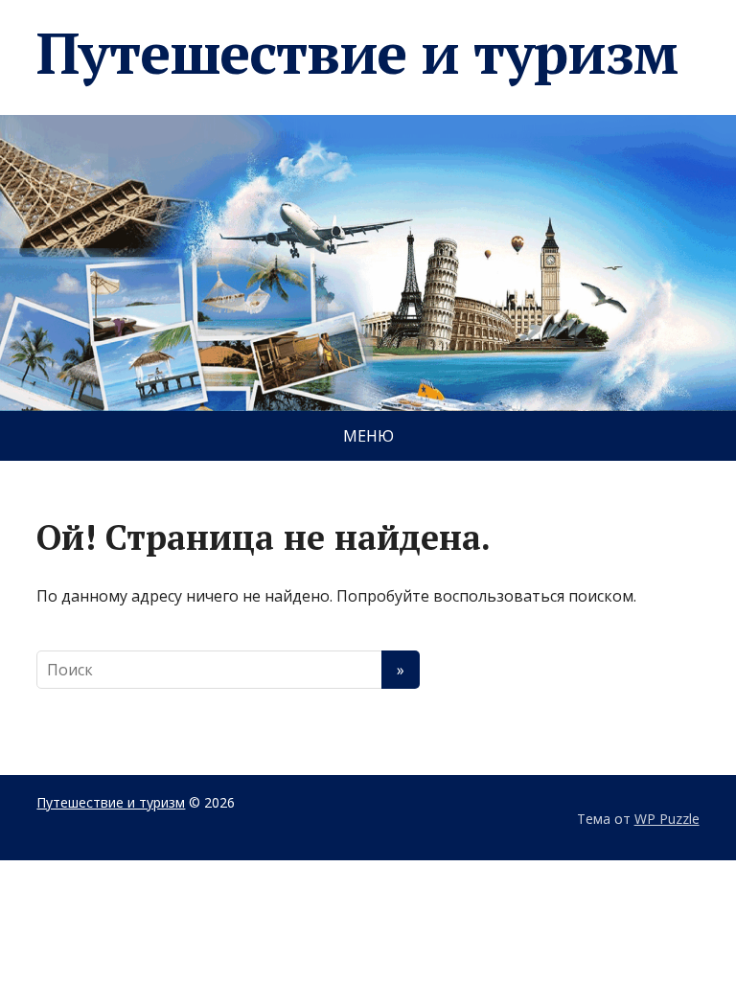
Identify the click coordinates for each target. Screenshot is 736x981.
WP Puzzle (667, 819)
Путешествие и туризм (356, 53)
